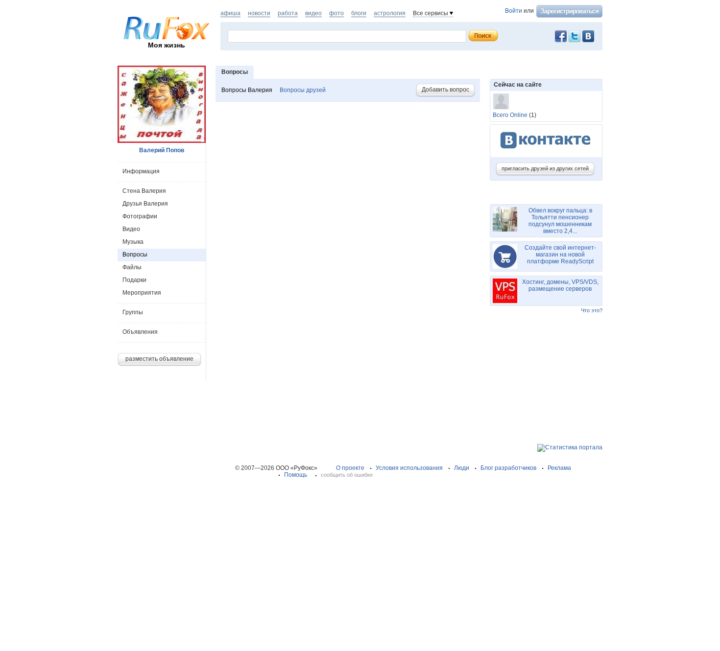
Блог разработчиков (508, 468)
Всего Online (510, 115)
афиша (230, 13)
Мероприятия (141, 292)
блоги (358, 13)
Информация (141, 171)
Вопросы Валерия (246, 90)
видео (313, 13)
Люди (461, 468)
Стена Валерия (144, 190)
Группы (132, 312)
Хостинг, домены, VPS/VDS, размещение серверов (560, 285)
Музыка (133, 241)
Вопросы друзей (303, 90)
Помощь (295, 474)
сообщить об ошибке (347, 475)
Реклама (559, 468)
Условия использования (409, 468)
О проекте (350, 468)
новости (259, 13)
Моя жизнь (166, 45)
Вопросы (134, 254)
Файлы (132, 267)
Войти (513, 10)
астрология (390, 13)
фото (336, 13)
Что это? (591, 310)
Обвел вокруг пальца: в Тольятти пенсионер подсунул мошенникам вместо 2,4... (560, 220)
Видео (131, 229)
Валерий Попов (161, 150)
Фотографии (139, 216)
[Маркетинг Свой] (501, 101)
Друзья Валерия (145, 203)
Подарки (134, 280)
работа (288, 13)
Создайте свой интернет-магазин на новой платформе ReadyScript (560, 254)
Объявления (140, 331)
